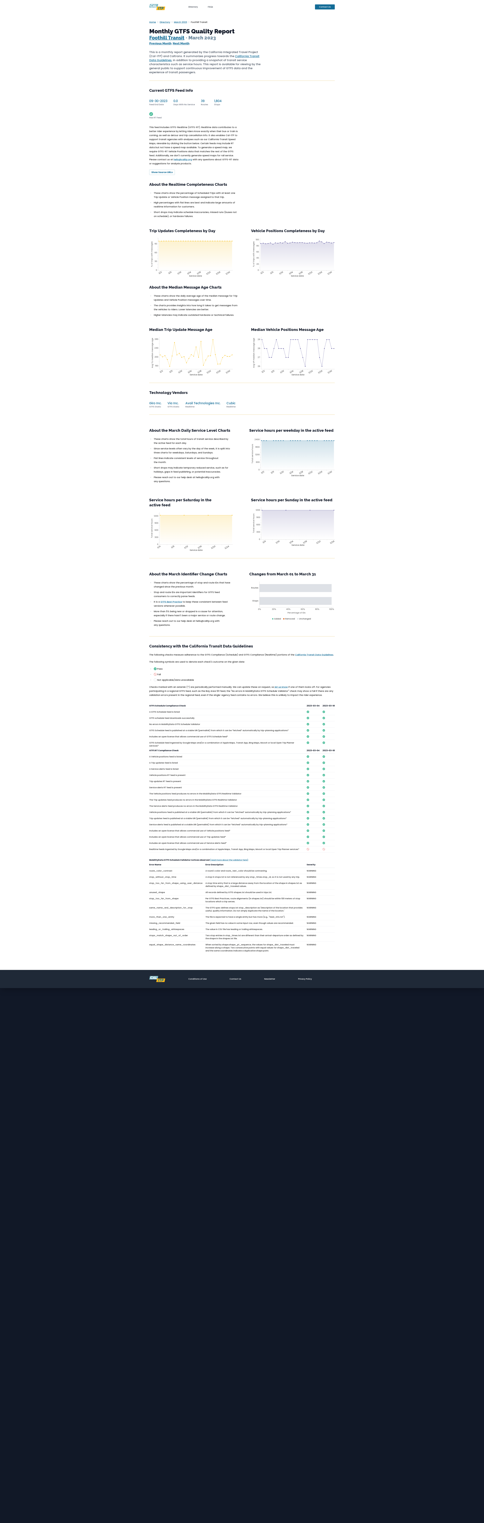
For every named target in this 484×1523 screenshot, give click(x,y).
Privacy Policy (305, 978)
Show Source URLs (162, 172)
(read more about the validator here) (229, 860)
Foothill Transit (166, 38)
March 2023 (180, 22)
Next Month (181, 43)
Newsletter (269, 978)
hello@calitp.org (183, 159)
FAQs (210, 6)
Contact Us (325, 6)
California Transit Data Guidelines (314, 654)
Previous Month (160, 43)
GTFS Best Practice (171, 601)
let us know (281, 687)
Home (152, 22)
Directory (193, 6)
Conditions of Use (197, 978)
